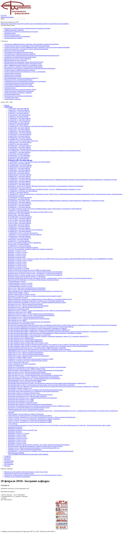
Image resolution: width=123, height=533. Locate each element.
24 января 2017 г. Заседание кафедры (19, 176)
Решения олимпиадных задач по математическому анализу (26, 409)
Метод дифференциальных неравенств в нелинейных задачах (23, 65)
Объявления (4, 23)
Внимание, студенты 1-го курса (17, 252)
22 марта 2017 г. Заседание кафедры (19, 168)
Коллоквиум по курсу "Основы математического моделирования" (28, 305)
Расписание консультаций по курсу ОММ (21, 399)
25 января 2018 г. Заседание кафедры (19, 183)
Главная (6, 105)
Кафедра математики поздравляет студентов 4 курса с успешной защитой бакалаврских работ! (37, 302)
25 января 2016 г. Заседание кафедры (19, 181)
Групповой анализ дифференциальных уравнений (19, 54)
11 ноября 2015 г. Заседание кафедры (19, 118)
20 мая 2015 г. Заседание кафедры (18, 158)
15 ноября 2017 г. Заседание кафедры (19, 131)
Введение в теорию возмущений (14, 50)
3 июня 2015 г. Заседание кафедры (18, 210)
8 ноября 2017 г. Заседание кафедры (19, 241)
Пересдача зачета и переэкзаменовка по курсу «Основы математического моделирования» (35, 370)
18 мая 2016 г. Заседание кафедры (18, 144)
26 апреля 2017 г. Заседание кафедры (19, 184)
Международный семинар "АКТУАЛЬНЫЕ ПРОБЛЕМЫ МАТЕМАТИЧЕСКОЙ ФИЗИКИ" (28, 453)
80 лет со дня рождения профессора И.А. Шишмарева (24, 242)
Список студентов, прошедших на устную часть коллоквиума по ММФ (30, 422)
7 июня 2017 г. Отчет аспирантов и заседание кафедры (25, 234)
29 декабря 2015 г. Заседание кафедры (19, 204)
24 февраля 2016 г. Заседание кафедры (19, 174)
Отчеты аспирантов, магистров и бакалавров (22, 364)
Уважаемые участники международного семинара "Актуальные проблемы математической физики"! (39, 444)
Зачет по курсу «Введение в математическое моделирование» (27, 288)
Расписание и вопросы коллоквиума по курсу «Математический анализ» (30, 394)
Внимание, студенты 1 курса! (17, 250)
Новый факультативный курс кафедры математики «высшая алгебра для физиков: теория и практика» (39, 349)
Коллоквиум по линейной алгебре (18, 309)
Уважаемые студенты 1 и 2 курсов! (18, 433)
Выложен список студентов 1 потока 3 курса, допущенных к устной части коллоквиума (35, 273)
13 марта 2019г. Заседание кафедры (19, 123)
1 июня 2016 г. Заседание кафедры (18, 108)
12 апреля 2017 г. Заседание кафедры (19, 120)
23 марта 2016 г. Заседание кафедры (19, 171)
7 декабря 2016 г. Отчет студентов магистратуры (23, 233)
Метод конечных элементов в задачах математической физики (23, 67)
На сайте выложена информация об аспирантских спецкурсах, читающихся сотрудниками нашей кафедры (41, 326)
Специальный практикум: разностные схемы (18, 84)
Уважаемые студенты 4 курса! (17, 443)
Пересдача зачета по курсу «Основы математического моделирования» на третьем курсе (35, 375)
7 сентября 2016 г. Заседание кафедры (19, 238)
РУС (2, 15)
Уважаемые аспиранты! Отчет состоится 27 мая (22, 430)
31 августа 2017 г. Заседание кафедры (19, 221)
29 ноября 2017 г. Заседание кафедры (19, 207)
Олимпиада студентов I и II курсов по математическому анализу (28, 360)
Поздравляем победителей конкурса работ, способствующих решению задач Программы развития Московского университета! (47, 383)
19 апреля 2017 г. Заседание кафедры (19, 147)
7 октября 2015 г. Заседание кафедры (19, 236)
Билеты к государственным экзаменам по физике (23, 247)
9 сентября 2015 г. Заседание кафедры (19, 246)
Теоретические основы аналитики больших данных (20, 89)
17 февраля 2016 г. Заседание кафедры (19, 142)
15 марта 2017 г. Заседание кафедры (19, 129)
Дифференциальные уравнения (14, 30)
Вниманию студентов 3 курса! (17, 262)
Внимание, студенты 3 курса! (17, 254)
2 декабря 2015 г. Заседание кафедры (19, 152)
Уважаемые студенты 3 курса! (17, 440)
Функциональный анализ (12, 94)
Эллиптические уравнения (12, 99)
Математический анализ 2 (12, 35)
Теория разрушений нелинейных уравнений (18, 92)
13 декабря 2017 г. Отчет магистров (19, 121)
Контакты (58, 23)
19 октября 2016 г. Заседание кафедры (19, 149)
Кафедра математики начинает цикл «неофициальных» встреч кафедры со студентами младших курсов (40, 299)
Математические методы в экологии (15, 60)
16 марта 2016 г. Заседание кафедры (19, 136)
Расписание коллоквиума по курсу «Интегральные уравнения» (27, 396)
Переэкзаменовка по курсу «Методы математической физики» (27, 380)
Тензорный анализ (10, 88)
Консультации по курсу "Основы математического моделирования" (29, 318)
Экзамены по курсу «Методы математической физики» (25, 449)
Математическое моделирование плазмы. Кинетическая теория (23, 62)
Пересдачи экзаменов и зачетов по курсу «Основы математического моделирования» (34, 378)
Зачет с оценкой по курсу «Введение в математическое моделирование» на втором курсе (35, 291)
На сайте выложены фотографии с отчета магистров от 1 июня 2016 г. (29, 335)
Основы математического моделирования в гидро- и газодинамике (25, 71)
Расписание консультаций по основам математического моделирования (30, 404)
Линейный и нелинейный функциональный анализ (20, 57)
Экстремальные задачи (11, 97)
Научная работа (32, 23)
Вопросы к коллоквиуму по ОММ (18, 268)
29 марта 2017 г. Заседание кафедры (19, 205)
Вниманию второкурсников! (17, 257)
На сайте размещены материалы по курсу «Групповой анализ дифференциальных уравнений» (37, 347)
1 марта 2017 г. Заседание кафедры (18, 110)
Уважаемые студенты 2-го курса (18, 438)
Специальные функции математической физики (19, 83)
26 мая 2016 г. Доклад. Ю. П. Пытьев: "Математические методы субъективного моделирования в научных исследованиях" (45, 186)
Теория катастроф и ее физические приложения (19, 91)
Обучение (24, 23)
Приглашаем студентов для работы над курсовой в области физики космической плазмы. (35, 389)
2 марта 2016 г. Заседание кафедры (18, 153)
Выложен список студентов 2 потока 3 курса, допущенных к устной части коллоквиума (35, 275)
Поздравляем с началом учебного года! (20, 388)
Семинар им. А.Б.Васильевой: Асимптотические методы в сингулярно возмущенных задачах (33, 475)
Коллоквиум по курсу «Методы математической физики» (25, 307)
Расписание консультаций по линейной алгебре (22, 402)
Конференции (41, 23)
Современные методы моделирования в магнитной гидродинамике (25, 81)
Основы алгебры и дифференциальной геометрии (19, 70)
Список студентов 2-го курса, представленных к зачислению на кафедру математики (34, 419)
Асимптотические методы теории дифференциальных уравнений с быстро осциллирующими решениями (37, 47)
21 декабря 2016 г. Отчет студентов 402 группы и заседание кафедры (29, 162)
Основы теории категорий (12, 73)
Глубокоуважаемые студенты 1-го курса (20, 283)
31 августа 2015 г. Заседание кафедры (19, 218)
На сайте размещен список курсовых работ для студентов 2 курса (28, 343)
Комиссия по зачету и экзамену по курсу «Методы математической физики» (31, 315)
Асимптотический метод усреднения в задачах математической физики (26, 49)
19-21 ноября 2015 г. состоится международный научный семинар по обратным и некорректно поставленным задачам (44, 150)
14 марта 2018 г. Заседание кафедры (19, 128)
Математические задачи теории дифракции (17, 58)
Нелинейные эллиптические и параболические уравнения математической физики (29, 68)
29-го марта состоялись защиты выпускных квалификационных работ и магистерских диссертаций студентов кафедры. (45, 208)
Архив (63, 23)
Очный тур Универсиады (16, 365)
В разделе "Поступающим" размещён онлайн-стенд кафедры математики (30, 249)
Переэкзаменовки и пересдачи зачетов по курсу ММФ (24, 381)
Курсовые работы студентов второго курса (21, 323)
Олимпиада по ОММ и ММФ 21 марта (20, 357)
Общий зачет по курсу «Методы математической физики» (26, 352)
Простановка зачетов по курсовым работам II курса (24, 393)
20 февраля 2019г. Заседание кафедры (20, 160)
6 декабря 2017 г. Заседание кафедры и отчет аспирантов (25, 229)
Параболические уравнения (12, 75)
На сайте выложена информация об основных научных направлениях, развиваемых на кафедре (37, 328)
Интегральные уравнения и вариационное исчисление (21, 31)
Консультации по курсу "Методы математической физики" (26, 317)
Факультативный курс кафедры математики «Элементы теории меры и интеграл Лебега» (35, 446)
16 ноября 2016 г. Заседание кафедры (19, 137)
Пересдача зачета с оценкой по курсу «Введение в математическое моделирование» (33, 377)
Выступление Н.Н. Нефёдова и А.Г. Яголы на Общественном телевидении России (33, 280)
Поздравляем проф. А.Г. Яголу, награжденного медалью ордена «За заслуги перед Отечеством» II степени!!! (41, 385)
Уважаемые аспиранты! (15, 427)
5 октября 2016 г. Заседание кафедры (19, 228)
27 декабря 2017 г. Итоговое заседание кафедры (22, 191)
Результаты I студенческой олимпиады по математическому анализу (29, 407)
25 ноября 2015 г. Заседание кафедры (19, 178)
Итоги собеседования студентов (18, 297)
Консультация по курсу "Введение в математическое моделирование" (29, 322)
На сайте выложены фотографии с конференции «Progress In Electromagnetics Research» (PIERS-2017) (39, 330)
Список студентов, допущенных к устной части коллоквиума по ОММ (30, 420)
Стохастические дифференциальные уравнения (19, 86)
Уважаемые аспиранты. (15, 432)
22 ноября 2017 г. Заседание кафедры (19, 170)
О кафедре (11, 23)
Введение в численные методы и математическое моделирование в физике (27, 28)
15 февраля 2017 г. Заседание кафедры (19, 132)
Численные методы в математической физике (18, 96)
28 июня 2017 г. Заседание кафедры (19, 199)
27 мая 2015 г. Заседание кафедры (18, 192)
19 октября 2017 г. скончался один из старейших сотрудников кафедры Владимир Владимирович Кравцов (40, 451)
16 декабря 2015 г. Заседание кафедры (19, 134)
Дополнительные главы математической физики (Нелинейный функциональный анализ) (31, 55)
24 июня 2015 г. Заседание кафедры (19, 173)
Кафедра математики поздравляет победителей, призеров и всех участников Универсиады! (36, 301)
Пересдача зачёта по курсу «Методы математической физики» (27, 372)
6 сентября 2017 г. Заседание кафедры (19, 231)
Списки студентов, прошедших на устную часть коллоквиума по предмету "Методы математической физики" (42, 417)
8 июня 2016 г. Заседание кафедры (18, 239)
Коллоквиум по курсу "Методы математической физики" (25, 304)
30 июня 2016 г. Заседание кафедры (19, 213)
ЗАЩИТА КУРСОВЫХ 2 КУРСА (18, 292)
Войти (67, 23)
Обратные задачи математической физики (17, 476)
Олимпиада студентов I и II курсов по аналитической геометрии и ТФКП (30, 359)
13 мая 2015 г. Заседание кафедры (18, 124)
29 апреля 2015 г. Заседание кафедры (19, 202)
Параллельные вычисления (12, 76)
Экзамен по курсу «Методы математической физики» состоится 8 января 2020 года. (34, 448)
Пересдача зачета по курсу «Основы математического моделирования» (30, 373)
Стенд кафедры (12, 423)
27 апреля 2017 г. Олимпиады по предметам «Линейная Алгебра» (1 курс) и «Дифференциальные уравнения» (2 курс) (44, 189)
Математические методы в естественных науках (19, 473)
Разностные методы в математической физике (18, 79)
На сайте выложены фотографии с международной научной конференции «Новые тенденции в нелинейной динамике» (45, 333)
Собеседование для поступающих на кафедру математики (26, 414)
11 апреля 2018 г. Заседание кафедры (19, 115)
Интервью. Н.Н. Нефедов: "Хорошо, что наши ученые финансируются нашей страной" (35, 296)
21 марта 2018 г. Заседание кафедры (19, 163)
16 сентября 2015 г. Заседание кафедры (20, 139)
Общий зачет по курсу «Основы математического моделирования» (28, 356)
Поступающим (50, 23)
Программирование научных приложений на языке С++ (21, 78)
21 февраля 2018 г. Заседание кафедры (19, 166)
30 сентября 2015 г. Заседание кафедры (20, 217)
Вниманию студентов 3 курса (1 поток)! (20, 260)
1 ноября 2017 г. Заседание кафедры (19, 111)
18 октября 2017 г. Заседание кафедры (19, 145)
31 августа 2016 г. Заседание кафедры (19, 220)
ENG (5, 15)
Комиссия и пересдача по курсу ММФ (19, 312)
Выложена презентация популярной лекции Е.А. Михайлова (26, 276)
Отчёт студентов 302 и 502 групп (18, 362)
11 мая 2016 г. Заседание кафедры (18, 116)
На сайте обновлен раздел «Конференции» (21, 338)
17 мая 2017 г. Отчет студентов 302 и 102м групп (23, 141)
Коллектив (18, 23)
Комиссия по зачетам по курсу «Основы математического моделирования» (31, 314)
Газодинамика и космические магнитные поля (18, 52)
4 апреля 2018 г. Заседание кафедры (19, 225)
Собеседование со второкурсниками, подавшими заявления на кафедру (30, 415)
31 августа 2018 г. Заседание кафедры (19, 223)
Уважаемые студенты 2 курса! (17, 435)
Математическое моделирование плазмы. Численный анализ (23, 63)
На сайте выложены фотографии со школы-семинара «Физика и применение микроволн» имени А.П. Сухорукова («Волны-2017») (48, 336)
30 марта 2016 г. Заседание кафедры (19, 215)
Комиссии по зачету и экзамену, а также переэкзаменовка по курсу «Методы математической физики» (39, 310)
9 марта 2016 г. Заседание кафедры (18, 244)
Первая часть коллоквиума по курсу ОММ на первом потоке (26, 368)
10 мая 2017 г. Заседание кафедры (18, 113)
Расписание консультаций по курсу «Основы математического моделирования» (32, 398)
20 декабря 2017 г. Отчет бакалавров (19, 155)
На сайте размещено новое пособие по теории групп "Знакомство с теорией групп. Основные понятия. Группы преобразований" (48, 346)
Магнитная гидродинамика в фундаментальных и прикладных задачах (26, 472)
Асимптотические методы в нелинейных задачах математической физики (27, 46)
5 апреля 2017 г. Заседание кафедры (19, 226)
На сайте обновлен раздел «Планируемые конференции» (25, 339)
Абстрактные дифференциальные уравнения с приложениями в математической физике (31, 44)
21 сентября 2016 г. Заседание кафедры (20, 165)
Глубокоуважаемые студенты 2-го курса (20, 284)
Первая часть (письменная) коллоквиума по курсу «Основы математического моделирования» (37, 367)
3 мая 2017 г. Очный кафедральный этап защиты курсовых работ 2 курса (30, 212)
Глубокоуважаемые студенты (17, 281)
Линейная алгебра (9, 33)
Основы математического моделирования (17, 36)
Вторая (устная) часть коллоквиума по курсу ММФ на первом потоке (29, 270)
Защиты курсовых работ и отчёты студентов (21, 294)
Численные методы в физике (13, 38)
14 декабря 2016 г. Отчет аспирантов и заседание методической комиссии (30, 126)
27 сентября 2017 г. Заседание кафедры (20, 197)
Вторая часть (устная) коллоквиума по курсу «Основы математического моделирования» (35, 271)
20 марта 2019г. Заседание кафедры (19, 157)
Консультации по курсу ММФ (17, 320)
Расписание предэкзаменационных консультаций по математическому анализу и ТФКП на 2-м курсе (39, 406)
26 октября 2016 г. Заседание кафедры (19, 187)
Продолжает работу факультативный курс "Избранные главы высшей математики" (33, 391)
